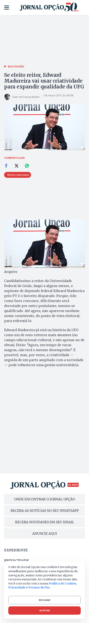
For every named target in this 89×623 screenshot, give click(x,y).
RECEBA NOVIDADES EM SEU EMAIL (44, 522)
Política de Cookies (62, 583)
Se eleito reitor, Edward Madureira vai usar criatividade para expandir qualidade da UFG (44, 81)
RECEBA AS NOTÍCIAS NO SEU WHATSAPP (45, 511)
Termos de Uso (39, 587)
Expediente (16, 550)
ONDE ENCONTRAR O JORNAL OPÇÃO (44, 499)
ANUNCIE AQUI (44, 533)
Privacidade (16, 560)
